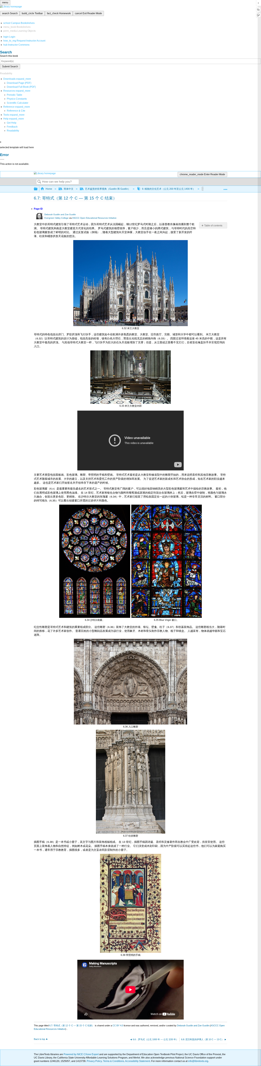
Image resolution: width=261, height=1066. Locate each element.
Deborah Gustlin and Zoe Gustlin (60, 214)
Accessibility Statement (137, 1061)
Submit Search (10, 66)
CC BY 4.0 (118, 1025)
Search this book (9, 56)
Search (39, 181)
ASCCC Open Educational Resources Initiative (94, 218)
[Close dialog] (2, 159)
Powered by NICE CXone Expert (81, 1054)
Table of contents (213, 225)
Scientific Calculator (17, 103)
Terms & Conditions (113, 1061)
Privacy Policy (94, 1061)
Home (49, 189)
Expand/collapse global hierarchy (37, 189)
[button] (12, 126)
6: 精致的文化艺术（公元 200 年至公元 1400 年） (168, 189)
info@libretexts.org (197, 1061)
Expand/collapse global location (225, 188)
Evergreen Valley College (56, 218)
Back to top (39, 1039)
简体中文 (68, 189)
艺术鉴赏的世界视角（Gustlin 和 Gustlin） (107, 189)
